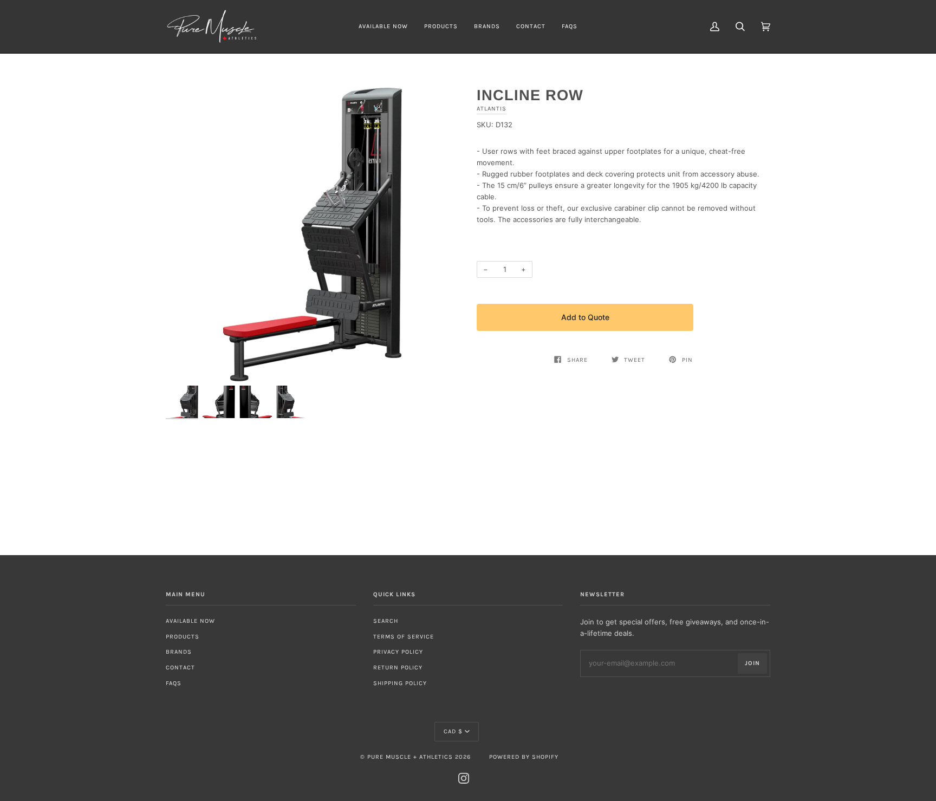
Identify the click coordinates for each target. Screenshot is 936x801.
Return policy (397, 667)
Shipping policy (400, 683)
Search (385, 620)
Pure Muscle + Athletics (410, 756)
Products (182, 636)
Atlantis (491, 108)
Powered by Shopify (523, 756)
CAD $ (453, 731)
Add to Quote (585, 317)
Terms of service (403, 636)
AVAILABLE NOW (190, 620)
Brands (179, 651)
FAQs (173, 683)
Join (752, 663)
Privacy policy (398, 651)
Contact (180, 667)
